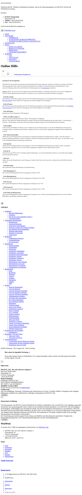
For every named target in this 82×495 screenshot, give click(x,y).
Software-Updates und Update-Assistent (21, 227)
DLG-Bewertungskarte (16, 300)
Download (8, 449)
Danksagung (13, 235)
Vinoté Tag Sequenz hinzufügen (19, 323)
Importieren (12, 303)
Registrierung (13, 222)
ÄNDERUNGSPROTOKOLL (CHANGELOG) (24, 41)
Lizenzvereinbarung (15, 224)
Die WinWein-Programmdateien (19, 229)
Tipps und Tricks (14, 320)
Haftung (7, 485)
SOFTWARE (9, 36)
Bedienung (8, 236)
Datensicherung (14, 316)
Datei (10, 271)
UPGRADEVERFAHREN (17, 52)
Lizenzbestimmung (11, 339)
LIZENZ (15, 47)
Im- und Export (13, 242)
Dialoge (7, 285)
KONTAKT (13, 59)
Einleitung (8, 211)
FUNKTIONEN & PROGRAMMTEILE (22, 39)
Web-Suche (12, 249)
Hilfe (10, 283)
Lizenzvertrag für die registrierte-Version (21, 343)
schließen (4, 395)
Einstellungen (13, 332)
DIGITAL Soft (43, 427)
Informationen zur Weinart (17, 265)
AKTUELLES (13, 57)
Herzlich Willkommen (16, 213)
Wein (6, 446)
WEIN (7, 34)
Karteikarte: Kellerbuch (16, 258)
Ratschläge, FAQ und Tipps (13, 334)
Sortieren (11, 278)
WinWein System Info (16, 233)
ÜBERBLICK (13, 38)
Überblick (12, 215)
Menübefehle (9, 269)
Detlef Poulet (25, 387)
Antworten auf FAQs (15, 338)
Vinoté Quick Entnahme (16, 325)
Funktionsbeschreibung (16, 238)
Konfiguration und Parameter (14, 330)
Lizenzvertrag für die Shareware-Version (21, 341)
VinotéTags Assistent (15, 321)
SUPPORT (8, 54)
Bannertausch (5, 470)
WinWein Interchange (15, 231)
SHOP (7, 45)
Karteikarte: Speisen (15, 260)
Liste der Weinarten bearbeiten (18, 294)
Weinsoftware (9, 456)
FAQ (10, 56)
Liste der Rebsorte (14, 289)
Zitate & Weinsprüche (16, 287)
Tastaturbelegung (14, 240)
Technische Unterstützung (17, 226)
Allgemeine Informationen (13, 220)
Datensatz (12, 274)
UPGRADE (16, 48)
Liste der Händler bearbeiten (18, 292)
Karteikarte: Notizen (15, 256)
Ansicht (11, 276)
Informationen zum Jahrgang (18, 262)
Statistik (11, 282)
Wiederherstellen (14, 318)
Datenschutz (9, 481)
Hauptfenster (9, 244)
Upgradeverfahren (14, 218)
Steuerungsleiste (14, 245)
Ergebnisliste (45, 88)
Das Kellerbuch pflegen (16, 301)
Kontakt (7, 455)
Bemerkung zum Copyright (17, 345)
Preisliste (7, 451)
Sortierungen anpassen (16, 309)
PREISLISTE (13, 50)
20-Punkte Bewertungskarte (17, 298)
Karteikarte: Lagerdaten (16, 253)
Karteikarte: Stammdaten (16, 251)
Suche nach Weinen (15, 307)
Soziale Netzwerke (7, 460)
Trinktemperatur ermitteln (17, 296)
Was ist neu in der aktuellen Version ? (20, 217)
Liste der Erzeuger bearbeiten (18, 291)
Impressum (8, 488)
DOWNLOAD (9, 43)
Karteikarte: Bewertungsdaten (18, 255)
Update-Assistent (14, 314)
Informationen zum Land (16, 264)
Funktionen (12, 280)
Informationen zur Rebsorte (17, 267)
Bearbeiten (12, 273)
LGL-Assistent (13, 312)
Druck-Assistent (14, 310)
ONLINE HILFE (14, 61)
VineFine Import (14, 305)
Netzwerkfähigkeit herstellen (18, 327)
